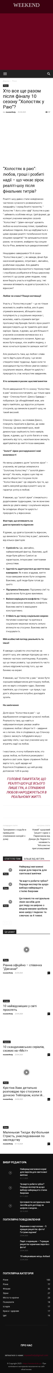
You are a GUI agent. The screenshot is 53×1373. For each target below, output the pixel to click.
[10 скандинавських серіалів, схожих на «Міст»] (26, 1031)
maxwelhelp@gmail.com (36, 1355)
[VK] (22, 119)
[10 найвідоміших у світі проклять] (26, 990)
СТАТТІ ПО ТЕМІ (12, 859)
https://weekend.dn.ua (32, 1363)
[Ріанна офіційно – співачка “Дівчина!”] (26, 949)
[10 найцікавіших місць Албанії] (10, 1260)
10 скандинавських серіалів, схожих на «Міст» (23, 1048)
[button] (5, 74)
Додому (6, 81)
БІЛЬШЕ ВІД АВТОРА (34, 859)
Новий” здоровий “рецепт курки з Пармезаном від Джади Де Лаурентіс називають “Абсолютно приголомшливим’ (39, 839)
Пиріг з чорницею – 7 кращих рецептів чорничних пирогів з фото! (34, 1244)
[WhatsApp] (49, 119)
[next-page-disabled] (9, 923)
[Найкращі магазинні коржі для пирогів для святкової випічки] (10, 870)
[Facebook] (15, 119)
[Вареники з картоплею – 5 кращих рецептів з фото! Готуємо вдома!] (10, 1230)
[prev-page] (5, 923)
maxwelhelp (11, 112)
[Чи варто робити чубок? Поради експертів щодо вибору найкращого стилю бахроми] (10, 884)
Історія (6, 1001)
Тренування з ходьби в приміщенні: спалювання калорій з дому (14, 834)
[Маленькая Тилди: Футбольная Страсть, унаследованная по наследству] (26, 1117)
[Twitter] (29, 119)
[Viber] (35, 119)
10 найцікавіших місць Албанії (35, 1256)
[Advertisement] (26, 41)
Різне (14, 81)
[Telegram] (42, 119)
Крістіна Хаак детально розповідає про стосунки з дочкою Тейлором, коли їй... (24, 1091)
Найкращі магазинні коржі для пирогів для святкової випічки (33, 870)
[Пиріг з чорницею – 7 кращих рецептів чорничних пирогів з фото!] (10, 1245)
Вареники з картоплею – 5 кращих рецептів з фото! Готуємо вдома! (33, 1229)
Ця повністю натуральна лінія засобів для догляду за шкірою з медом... (35, 1205)
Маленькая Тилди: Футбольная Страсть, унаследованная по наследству (26, 1136)
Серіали (7, 1042)
